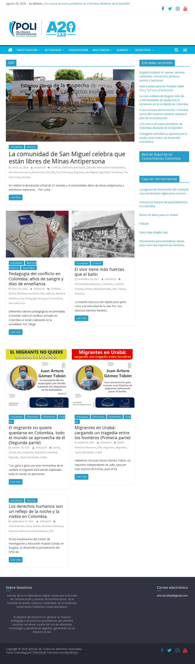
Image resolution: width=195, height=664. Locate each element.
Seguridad (103, 172)
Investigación (27, 50)
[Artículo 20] (10, 50)
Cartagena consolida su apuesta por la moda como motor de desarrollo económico (163, 137)
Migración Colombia (46, 452)
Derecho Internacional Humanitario (106, 167)
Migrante (13, 457)
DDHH (12, 293)
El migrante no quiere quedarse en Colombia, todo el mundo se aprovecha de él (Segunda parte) (37, 435)
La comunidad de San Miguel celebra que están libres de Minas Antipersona (67, 157)
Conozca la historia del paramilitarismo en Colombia (163, 204)
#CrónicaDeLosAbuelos (87, 284)
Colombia (107, 284)
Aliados (122, 50)
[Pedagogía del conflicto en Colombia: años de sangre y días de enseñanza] (37, 213)
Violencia (79, 293)
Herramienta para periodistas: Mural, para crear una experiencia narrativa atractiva (162, 243)
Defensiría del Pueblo (74, 167)
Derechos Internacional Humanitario (28, 531)
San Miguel (91, 172)
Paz (58, 172)
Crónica (97, 263)
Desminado (38, 172)
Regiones (79, 172)
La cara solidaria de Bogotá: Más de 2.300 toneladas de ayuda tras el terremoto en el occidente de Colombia (163, 100)
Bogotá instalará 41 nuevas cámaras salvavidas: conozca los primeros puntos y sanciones (162, 76)
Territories (116, 172)
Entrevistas (32, 416)
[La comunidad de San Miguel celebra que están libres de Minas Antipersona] (70, 72)
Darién (56, 447)
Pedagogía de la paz (36, 298)
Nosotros (142, 50)
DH (47, 172)
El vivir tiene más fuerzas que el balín (99, 271)
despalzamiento (102, 289)
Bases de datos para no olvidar (158, 215)
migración (28, 452)
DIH (53, 172)
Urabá (43, 457)
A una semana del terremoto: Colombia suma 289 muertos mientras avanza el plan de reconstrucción (106, 3)
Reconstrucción (17, 303)
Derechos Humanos (19, 172)
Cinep (28, 526)
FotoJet (144, 223)
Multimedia (101, 50)
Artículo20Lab (16, 526)
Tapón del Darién (29, 457)
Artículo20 (40, 167)
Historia (50, 293)
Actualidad (53, 50)
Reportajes (29, 267)
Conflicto (56, 167)
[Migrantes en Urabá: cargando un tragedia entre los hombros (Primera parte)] (103, 347)
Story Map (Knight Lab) (153, 232)
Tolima (121, 289)
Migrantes (121, 447)
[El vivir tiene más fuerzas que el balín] (103, 213)
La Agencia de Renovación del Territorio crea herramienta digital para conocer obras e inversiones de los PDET (164, 191)
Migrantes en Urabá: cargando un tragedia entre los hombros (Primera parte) (102, 432)
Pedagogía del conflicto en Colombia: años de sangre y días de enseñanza (36, 278)
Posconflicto (55, 298)
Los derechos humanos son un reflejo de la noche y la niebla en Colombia (36, 511)
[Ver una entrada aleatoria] (185, 50)
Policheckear (78, 50)
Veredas (26, 177)
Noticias (31, 147)
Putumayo (67, 172)
